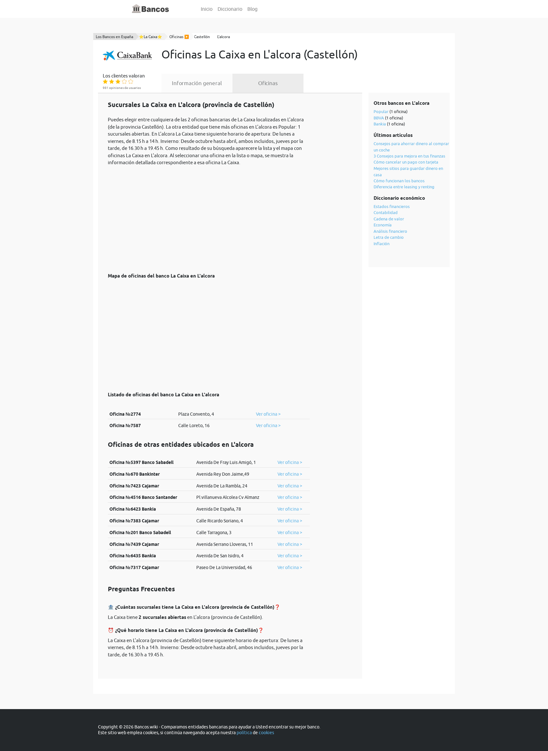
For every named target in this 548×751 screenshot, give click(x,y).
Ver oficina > (268, 414)
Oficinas (268, 83)
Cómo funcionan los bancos (399, 180)
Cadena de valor (389, 218)
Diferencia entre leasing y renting (404, 186)
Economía (383, 224)
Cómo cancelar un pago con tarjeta (406, 161)
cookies (266, 732)
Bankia (380, 123)
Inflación (381, 243)
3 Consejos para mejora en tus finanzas (409, 155)
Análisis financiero (390, 231)
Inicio (206, 9)
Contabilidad (386, 212)
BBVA (379, 117)
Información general (197, 83)
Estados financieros (392, 206)
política (244, 732)
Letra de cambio (389, 237)
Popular (381, 111)
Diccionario (230, 9)
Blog (252, 9)
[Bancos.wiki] (150, 9)
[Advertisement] (209, 215)
